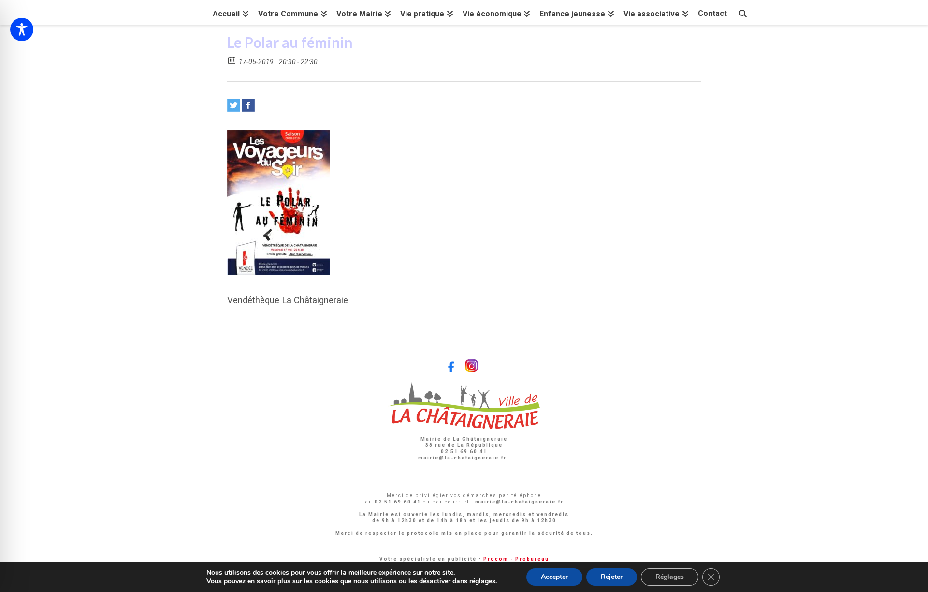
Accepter (554, 576)
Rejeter (612, 576)
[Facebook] (248, 105)
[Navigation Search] (743, 12)
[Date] (232, 59)
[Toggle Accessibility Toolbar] (21, 29)
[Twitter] (233, 105)
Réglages (669, 576)
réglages (482, 581)
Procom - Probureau (516, 559)
